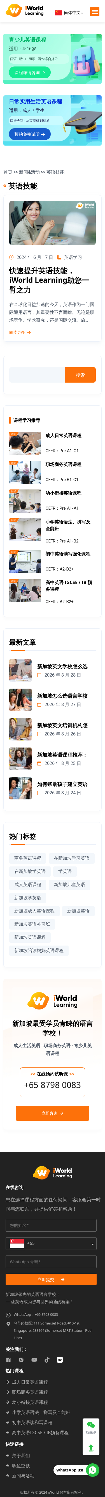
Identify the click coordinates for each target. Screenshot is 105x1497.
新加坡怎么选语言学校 (62, 696)
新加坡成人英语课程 (34, 911)
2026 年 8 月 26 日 (62, 734)
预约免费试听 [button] (28, 134)
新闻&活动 (29, 172)
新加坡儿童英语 (69, 884)
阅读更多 (17, 332)
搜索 (80, 375)
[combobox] (51, 1243)
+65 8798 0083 (52, 1085)
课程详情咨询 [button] (28, 72)
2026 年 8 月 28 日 (62, 675)
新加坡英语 (78, 911)
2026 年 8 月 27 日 (62, 704)
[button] (94, 11)
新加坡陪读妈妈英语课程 (39, 950)
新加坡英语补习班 (32, 924)
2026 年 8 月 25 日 (62, 763)
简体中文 (72, 12)
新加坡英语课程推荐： (62, 754)
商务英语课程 (27, 858)
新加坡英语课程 (30, 937)
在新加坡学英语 (30, 871)
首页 (7, 172)
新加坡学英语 (27, 897)
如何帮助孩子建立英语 (62, 784)
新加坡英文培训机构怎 (62, 725)
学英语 (65, 871)
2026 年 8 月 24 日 (62, 793)
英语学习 (73, 257)
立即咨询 (50, 1113)
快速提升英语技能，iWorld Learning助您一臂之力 (49, 280)
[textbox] (22, 1243)
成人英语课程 (27, 884)
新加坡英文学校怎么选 (62, 666)
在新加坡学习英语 (72, 858)
